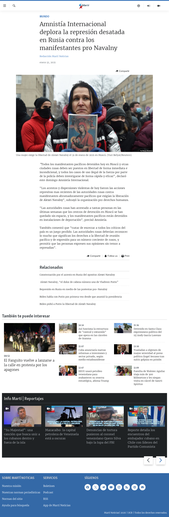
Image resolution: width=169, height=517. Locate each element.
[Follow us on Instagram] (119, 487)
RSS (45, 498)
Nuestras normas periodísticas (21, 492)
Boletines (49, 485)
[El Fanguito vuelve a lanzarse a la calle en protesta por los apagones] (29, 337)
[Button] (122, 71)
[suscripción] (142, 487)
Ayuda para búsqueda (15, 505)
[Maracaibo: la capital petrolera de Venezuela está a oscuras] (64, 416)
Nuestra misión (11, 485)
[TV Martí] (159, 5)
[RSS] (127, 487)
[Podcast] (139, 5)
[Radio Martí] (149, 5)
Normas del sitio (12, 498)
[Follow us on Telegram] (103, 487)
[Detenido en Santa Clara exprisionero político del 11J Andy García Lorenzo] (123, 328)
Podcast (48, 492)
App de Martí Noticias (56, 505)
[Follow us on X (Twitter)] (95, 487)
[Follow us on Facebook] (87, 487)
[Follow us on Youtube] (111, 487)
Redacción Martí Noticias (54, 56)
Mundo (44, 17)
